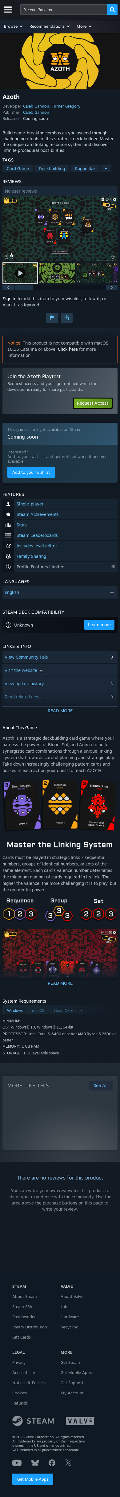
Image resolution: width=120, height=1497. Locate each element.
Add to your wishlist (31, 472)
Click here (68, 349)
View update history (24, 683)
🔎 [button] (110, 786)
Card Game (18, 168)
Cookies (19, 1392)
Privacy (19, 1362)
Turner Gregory (66, 106)
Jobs (65, 1306)
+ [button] (106, 168)
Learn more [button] (99, 624)
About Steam (24, 1296)
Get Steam (70, 1362)
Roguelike (85, 168)
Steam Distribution (29, 1326)
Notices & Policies (29, 1382)
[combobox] (63, 9)
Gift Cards (21, 1337)
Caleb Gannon (36, 106)
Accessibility (23, 1372)
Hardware (70, 1316)
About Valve (72, 1296)
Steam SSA (22, 1306)
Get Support (72, 1382)
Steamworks (23, 1316)
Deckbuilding (52, 168)
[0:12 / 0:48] (60, 228)
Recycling (69, 1326)
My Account (72, 1392)
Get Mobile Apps (32, 1479)
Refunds (20, 1403)
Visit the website (21, 670)
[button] (13, 26)
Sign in (9, 298)
